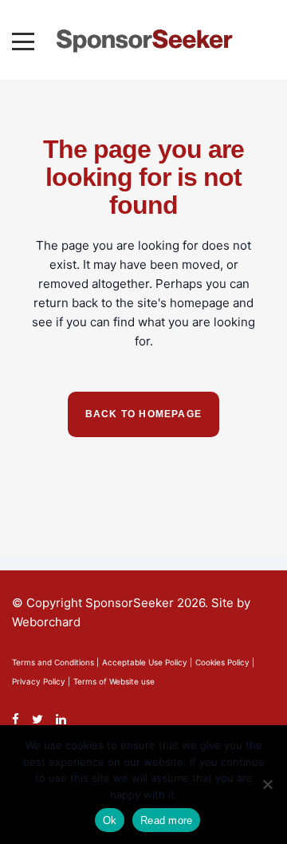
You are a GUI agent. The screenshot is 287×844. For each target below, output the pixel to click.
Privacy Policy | (41, 681)
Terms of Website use (114, 681)
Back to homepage (143, 414)
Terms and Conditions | (55, 662)
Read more (166, 820)
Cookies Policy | (224, 662)
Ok (110, 820)
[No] (267, 784)
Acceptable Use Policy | (147, 662)
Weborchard (46, 621)
